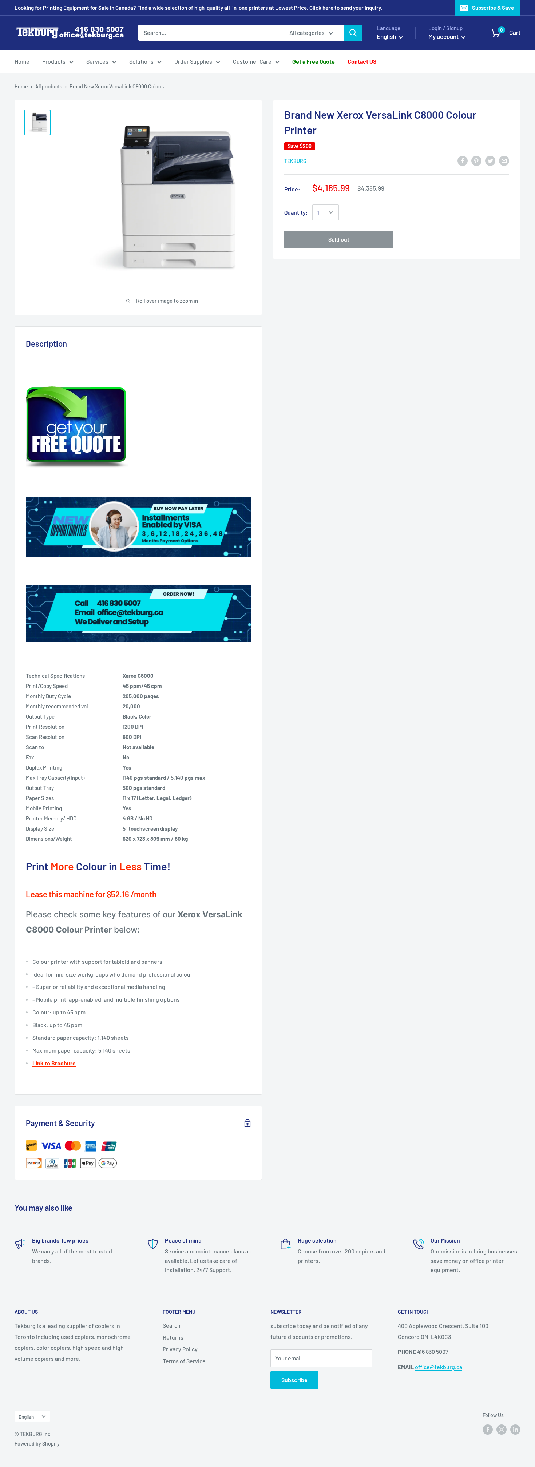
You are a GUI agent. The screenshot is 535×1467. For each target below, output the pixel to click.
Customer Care (252, 61)
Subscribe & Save (493, 7)
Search (172, 1325)
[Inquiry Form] (138, 427)
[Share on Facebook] (462, 160)
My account (444, 36)
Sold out (338, 239)
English (26, 1417)
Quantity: (296, 212)
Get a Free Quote (313, 61)
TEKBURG (295, 161)
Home (22, 61)
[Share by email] (504, 160)
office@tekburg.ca (438, 1366)
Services (97, 61)
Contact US (362, 61)
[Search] (353, 33)
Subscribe (294, 1379)
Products (54, 61)
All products (48, 86)
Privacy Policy (180, 1348)
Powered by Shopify (37, 1443)
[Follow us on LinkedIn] (515, 1429)
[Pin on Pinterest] (476, 160)
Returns (173, 1337)
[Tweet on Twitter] (490, 160)
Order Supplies (193, 61)
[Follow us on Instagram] (501, 1429)
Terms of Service (184, 1360)
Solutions (141, 61)
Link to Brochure (54, 1063)
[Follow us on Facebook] (488, 1429)
